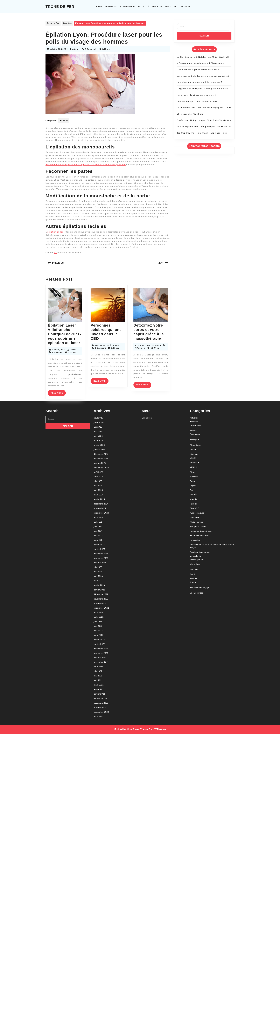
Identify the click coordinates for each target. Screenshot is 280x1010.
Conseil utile (195, 556)
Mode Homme (196, 522)
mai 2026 (98, 431)
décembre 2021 (101, 648)
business (194, 476)
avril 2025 (98, 490)
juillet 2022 (99, 617)
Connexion (147, 418)
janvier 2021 (99, 694)
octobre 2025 (100, 463)
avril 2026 (98, 436)
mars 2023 (99, 581)
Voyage (193, 467)
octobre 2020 (100, 707)
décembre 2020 (101, 698)
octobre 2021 (100, 657)
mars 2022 (99, 635)
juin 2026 (98, 427)
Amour (193, 449)
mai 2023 (98, 571)
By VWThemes (157, 729)
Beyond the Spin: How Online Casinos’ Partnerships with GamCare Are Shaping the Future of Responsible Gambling (204, 107)
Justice (193, 582)
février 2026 (99, 445)
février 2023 (99, 585)
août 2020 (98, 716)
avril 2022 (98, 630)
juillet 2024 (99, 522)
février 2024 (99, 544)
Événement (195, 434)
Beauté (193, 458)
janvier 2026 (99, 449)
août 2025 (98, 472)
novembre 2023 (101, 558)
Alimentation (127, 7)
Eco (176, 7)
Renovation (195, 540)
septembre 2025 (101, 467)
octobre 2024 (100, 508)
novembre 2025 (101, 458)
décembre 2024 (101, 504)
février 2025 (99, 499)
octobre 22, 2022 (58, 49)
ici (55, 252)
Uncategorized (196, 593)
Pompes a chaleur (198, 526)
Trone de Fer (60, 7)
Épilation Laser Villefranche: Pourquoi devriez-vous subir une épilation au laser (64, 334)
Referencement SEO (199, 535)
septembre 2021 (101, 662)
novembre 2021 (101, 653)
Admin (75, 49)
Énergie (193, 494)
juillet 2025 (99, 476)
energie (193, 499)
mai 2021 (98, 676)
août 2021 (98, 666)
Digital (99, 7)
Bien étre (157, 7)
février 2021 (99, 689)
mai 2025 (98, 485)
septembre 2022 (101, 608)
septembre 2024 (101, 513)
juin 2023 (98, 567)
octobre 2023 (100, 562)
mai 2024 (98, 531)
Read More (58, 394)
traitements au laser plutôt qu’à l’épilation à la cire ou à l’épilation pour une (86, 164)
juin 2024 (98, 526)
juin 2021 (98, 671)
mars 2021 (99, 685)
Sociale (193, 430)
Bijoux (192, 472)
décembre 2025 (101, 454)
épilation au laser (56, 232)
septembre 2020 (101, 712)
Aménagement (196, 559)
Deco (168, 7)
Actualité (143, 7)
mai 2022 (98, 626)
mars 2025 (99, 495)
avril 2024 (98, 535)
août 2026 (98, 418)
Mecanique (195, 564)
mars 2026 (99, 440)
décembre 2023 (101, 553)
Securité (193, 578)
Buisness (194, 421)
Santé (192, 574)
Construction (196, 425)
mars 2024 (99, 540)
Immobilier (111, 7)
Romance (194, 462)
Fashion (185, 7)
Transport (194, 440)
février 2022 (99, 639)
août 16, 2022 (58, 350)
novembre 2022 (101, 599)
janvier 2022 (99, 644)
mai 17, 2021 (144, 345)
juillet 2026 (99, 422)
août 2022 (98, 612)
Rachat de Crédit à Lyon (201, 531)
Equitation (194, 569)
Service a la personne (200, 552)
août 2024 (98, 517)
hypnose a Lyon (197, 513)
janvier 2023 (99, 590)
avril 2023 (98, 576)
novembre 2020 (101, 703)
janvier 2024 (99, 549)
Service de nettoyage (199, 587)
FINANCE (194, 508)
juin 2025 (98, 481)
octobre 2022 (100, 603)
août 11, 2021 (101, 345)
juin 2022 (98, 621)
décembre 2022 (101, 594)
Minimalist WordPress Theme (131, 729)
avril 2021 (98, 680)
